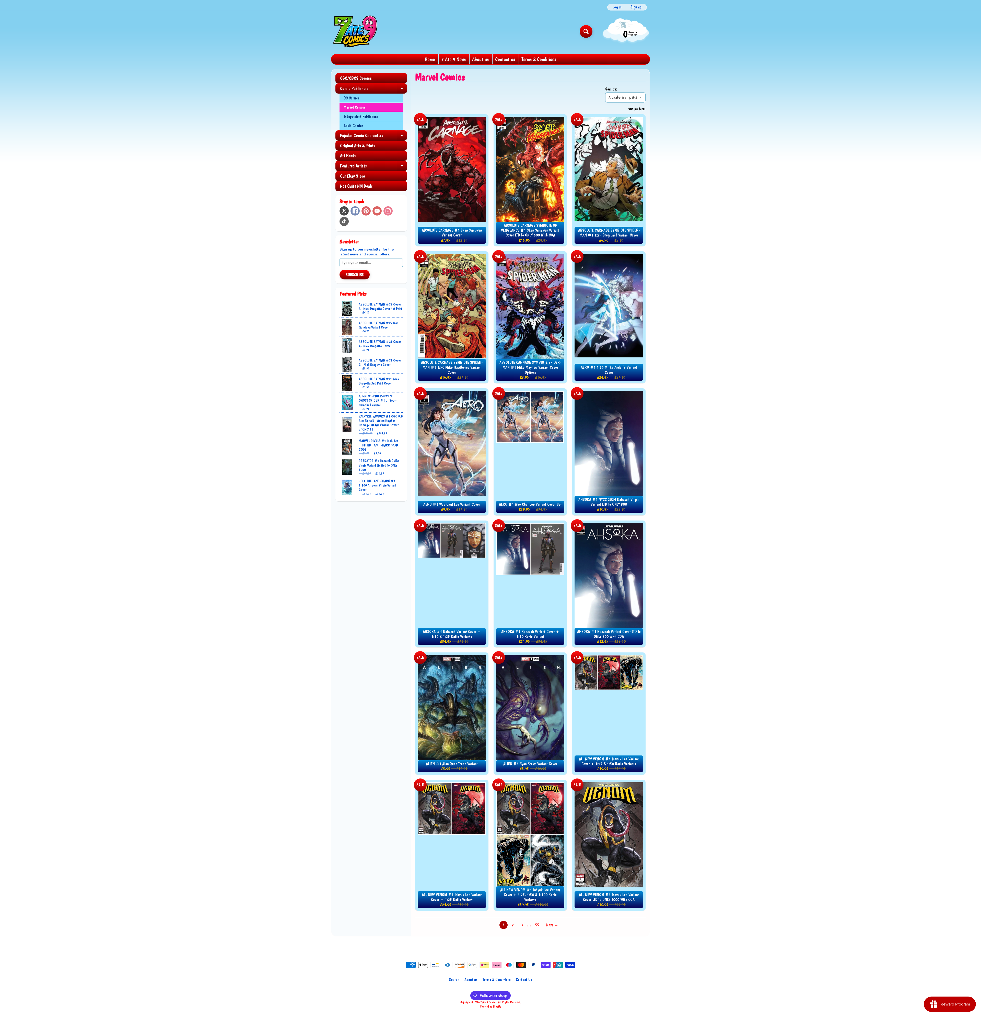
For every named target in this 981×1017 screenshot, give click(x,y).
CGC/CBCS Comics (356, 78)
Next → (552, 924)
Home (430, 59)
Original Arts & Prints (357, 145)
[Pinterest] (366, 211)
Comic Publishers (373, 90)
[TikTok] (344, 221)
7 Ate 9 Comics (488, 1002)
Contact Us (524, 979)
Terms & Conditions (538, 59)
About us (480, 59)
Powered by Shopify (490, 1006)
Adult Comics (353, 125)
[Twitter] (344, 211)
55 (537, 924)
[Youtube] (377, 211)
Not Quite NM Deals (356, 186)
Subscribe (355, 274)
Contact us (505, 59)
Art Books (348, 155)
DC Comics (351, 98)
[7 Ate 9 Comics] (354, 31)
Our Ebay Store (352, 176)
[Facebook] (355, 211)
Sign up (635, 7)
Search (454, 979)
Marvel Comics (355, 107)
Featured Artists (373, 167)
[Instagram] (388, 211)
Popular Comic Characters (373, 137)
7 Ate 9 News (453, 59)
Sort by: (611, 89)
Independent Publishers (361, 116)
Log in (617, 7)
